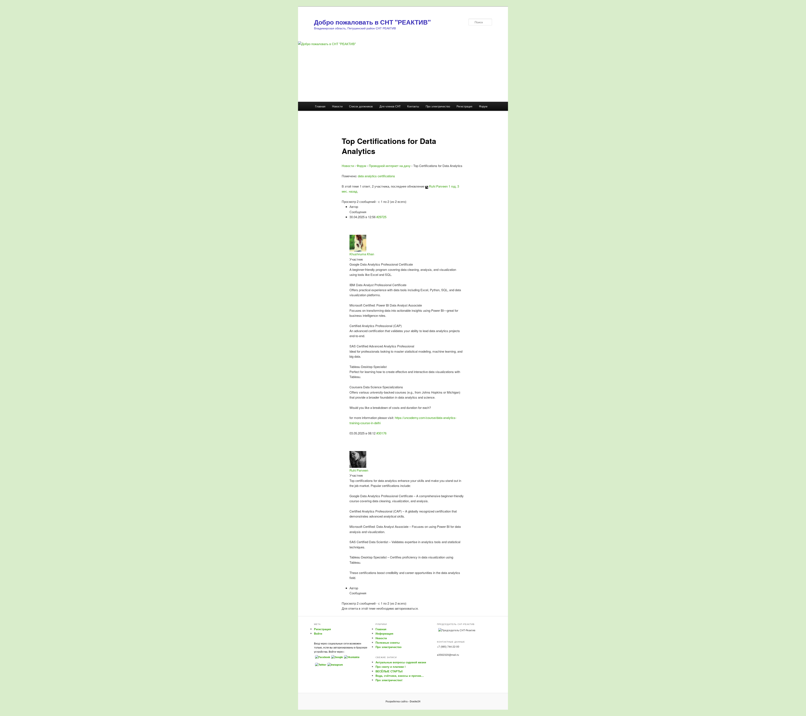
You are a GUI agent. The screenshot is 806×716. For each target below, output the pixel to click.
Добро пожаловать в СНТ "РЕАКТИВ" (372, 21)
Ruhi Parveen (438, 186)
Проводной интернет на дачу (390, 165)
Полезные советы (388, 642)
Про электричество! (389, 680)
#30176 (381, 433)
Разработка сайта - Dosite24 (403, 701)
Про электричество (438, 106)
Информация (384, 633)
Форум (483, 106)
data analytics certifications (376, 176)
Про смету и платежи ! (391, 667)
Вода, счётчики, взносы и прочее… (400, 676)
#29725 (381, 217)
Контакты (413, 106)
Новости (337, 106)
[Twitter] (320, 664)
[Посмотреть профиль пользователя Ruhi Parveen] (426, 186)
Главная (320, 106)
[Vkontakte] (351, 657)
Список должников (361, 106)
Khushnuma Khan (361, 254)
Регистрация (464, 106)
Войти (318, 633)
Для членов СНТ (390, 106)
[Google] (336, 657)
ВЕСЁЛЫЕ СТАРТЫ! (389, 671)
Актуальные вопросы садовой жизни (401, 662)
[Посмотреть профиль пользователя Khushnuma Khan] (357, 242)
